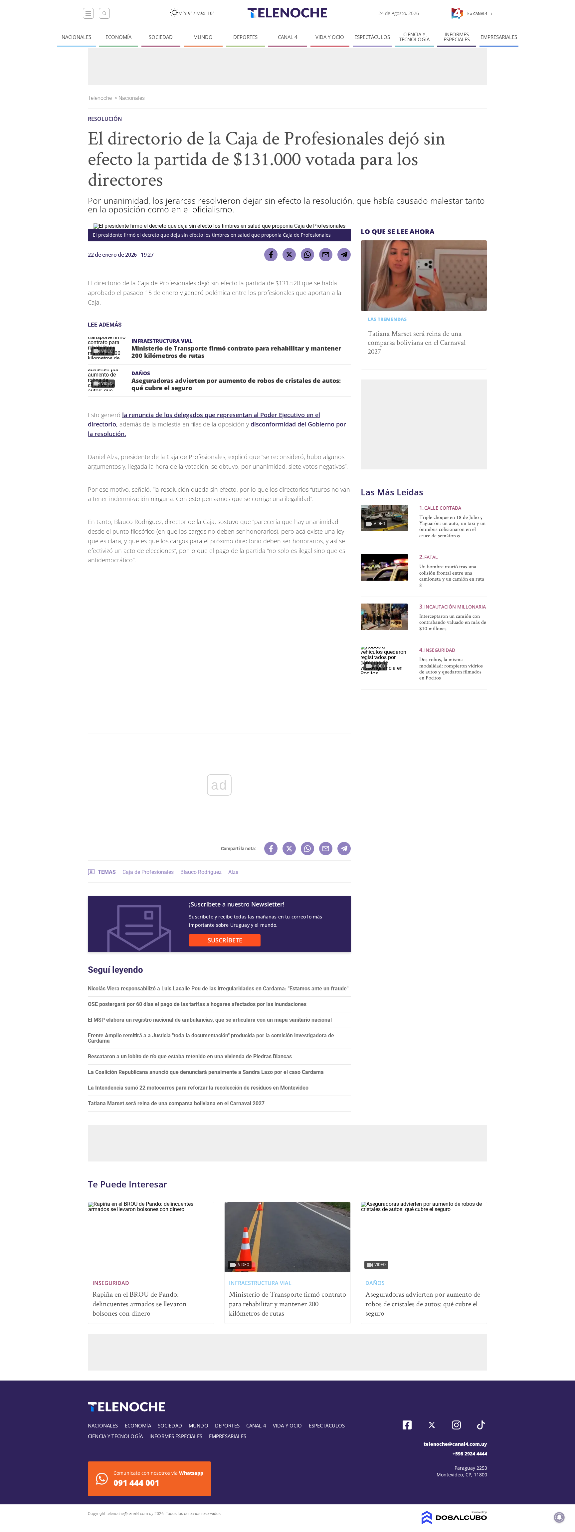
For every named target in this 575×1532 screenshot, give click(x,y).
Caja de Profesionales (148, 872)
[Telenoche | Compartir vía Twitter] (289, 254)
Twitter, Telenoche (431, 1424)
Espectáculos (372, 37)
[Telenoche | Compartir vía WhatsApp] (307, 254)
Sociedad (161, 37)
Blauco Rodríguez (201, 872)
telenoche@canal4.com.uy (455, 1444)
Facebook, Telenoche (407, 1424)
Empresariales (498, 37)
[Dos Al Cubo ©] (454, 1522)
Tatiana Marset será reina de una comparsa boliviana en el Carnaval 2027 (176, 1103)
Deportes (245, 37)
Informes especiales (457, 37)
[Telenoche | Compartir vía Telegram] (344, 254)
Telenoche (100, 98)
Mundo (203, 37)
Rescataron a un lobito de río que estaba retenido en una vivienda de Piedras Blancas (190, 1056)
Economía (118, 37)
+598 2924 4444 (470, 1453)
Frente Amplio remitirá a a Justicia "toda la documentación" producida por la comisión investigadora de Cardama (211, 1038)
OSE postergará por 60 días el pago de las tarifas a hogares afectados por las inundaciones (197, 1004)
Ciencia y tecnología (414, 37)
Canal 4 (287, 37)
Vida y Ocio (329, 37)
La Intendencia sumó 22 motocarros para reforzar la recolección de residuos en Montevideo (198, 1088)
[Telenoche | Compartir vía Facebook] (271, 254)
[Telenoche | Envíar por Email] (325, 254)
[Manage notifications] (559, 1517)
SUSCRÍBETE (225, 940)
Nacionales (76, 37)
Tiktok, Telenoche (481, 1424)
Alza (233, 872)
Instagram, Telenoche (456, 1424)
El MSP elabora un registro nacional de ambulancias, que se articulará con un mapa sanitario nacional (210, 1020)
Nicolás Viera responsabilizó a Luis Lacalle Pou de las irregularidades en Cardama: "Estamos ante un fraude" (218, 988)
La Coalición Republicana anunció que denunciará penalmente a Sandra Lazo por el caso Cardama (206, 1072)
